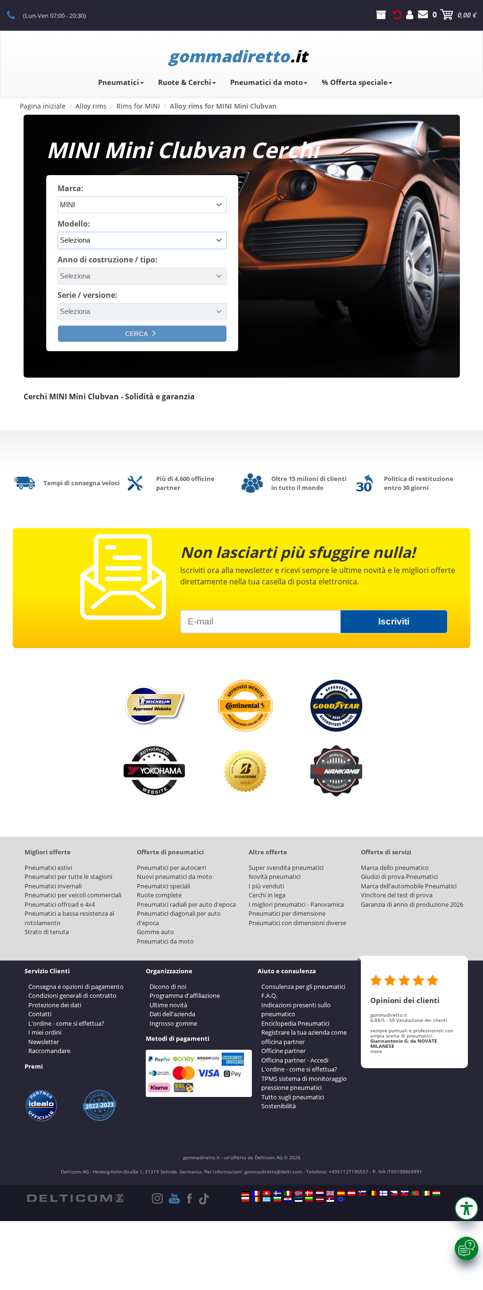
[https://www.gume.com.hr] (287, 1199)
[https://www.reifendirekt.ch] (266, 1193)
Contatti (39, 1014)
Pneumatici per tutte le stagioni (68, 876)
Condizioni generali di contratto (72, 995)
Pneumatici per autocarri (171, 867)
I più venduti (266, 886)
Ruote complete (159, 895)
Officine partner (283, 1050)
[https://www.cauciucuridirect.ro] (256, 1199)
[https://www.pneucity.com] (415, 1193)
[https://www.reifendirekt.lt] (309, 1199)
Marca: (70, 188)
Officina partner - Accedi (294, 1060)
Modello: (74, 224)
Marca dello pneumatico (395, 867)
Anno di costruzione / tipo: (108, 259)
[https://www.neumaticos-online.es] (341, 1193)
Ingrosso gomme (173, 1023)
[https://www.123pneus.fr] (256, 1193)
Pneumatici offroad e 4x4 (60, 904)
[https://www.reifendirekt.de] (245, 1193)
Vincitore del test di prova (397, 895)
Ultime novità (168, 1005)
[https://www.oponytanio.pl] (245, 1199)
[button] (466, 1208)
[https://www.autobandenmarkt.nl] (320, 1193)
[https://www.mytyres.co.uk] (330, 1193)
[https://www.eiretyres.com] (426, 1193)
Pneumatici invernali (53, 886)
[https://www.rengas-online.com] (383, 1193)
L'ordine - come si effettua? (66, 1023)
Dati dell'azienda (172, 1014)
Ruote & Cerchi (184, 82)
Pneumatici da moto (266, 82)
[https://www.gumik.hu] (436, 1193)
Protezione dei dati (54, 1005)
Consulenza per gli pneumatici (303, 986)
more (376, 1051)
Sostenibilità (278, 1106)
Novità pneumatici (274, 876)
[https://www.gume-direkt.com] (362, 1193)
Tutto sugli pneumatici (292, 1097)
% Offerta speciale (355, 82)
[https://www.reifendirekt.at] (351, 1193)
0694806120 (16, 15)
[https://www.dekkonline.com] (298, 1193)
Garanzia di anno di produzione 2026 (412, 904)
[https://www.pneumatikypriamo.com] (404, 1193)
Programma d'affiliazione (185, 995)
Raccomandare (49, 1050)
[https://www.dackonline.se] (277, 1193)
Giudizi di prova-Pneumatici (399, 876)
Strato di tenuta (47, 931)
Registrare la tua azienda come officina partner (304, 1037)
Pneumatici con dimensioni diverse (297, 923)
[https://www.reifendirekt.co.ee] (298, 1199)
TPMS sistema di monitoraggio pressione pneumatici (304, 1083)
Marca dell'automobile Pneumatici (409, 886)
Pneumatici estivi (48, 867)
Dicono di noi (168, 986)
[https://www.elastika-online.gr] (266, 1199)
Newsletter (43, 1041)
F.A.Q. (269, 995)
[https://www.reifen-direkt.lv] (320, 1199)
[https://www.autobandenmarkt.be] (372, 1193)
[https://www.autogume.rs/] (330, 1199)
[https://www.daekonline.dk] (309, 1193)
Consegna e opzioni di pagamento (76, 986)
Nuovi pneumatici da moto (174, 876)
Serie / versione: (87, 295)
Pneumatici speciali (163, 886)
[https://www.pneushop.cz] (394, 1193)
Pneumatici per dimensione (287, 913)
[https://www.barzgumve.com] (277, 1199)
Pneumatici (118, 82)
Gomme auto (155, 931)
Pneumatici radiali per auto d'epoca (186, 904)
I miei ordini (44, 1032)
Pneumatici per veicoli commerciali (73, 895)
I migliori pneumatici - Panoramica (296, 904)
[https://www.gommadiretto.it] (287, 1193)
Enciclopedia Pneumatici (295, 1023)
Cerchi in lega (267, 895)
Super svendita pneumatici (286, 867)
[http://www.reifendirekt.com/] (341, 1199)
